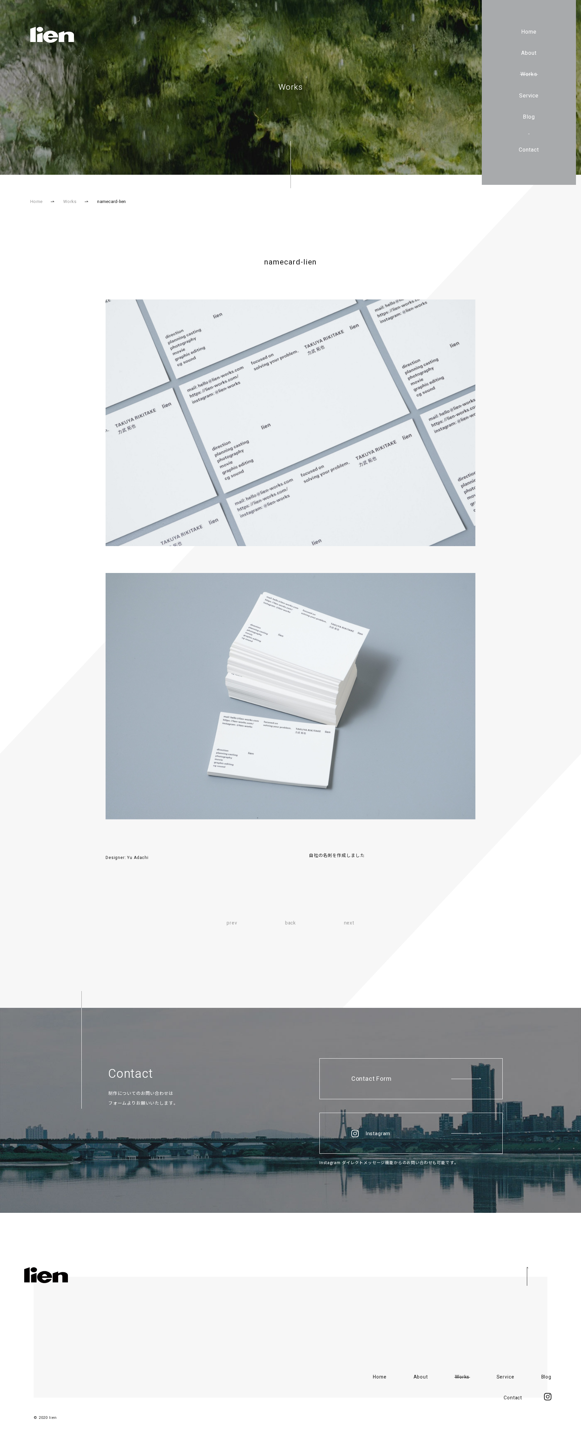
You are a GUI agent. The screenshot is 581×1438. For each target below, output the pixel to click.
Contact (529, 150)
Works (528, 74)
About (529, 53)
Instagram (378, 1133)
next (349, 923)
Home (529, 32)
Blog (529, 117)
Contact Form (371, 1078)
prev (232, 923)
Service (529, 95)
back (290, 923)
